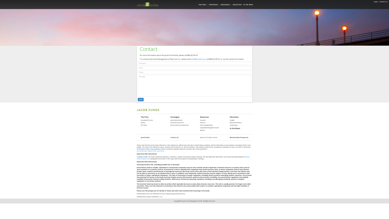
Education (237, 5)
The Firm (202, 5)
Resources (225, 5)
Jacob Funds (145, 137)
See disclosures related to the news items (150, 151)
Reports (202, 130)
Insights (232, 120)
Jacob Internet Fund (176, 120)
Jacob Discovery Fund (177, 122)
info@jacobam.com (198, 59)
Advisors (202, 122)
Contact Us (383, 2)
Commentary (234, 125)
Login (376, 2)
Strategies (213, 5)
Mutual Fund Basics (236, 122)
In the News (248, 5)
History (143, 122)
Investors (203, 120)
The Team (144, 125)
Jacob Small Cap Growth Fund (179, 125)
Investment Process (147, 120)
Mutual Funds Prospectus (239, 137)
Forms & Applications (206, 125)
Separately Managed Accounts (209, 128)
